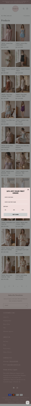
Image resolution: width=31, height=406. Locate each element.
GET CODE (16, 214)
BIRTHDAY (5, 206)
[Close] (28, 189)
